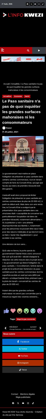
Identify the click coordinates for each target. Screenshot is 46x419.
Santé (27, 96)
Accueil (6, 84)
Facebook (24, 342)
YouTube (24, 356)
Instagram (24, 363)
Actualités (15, 84)
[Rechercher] (28, 50)
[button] (39, 50)
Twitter (24, 349)
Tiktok (24, 370)
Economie (18, 96)
